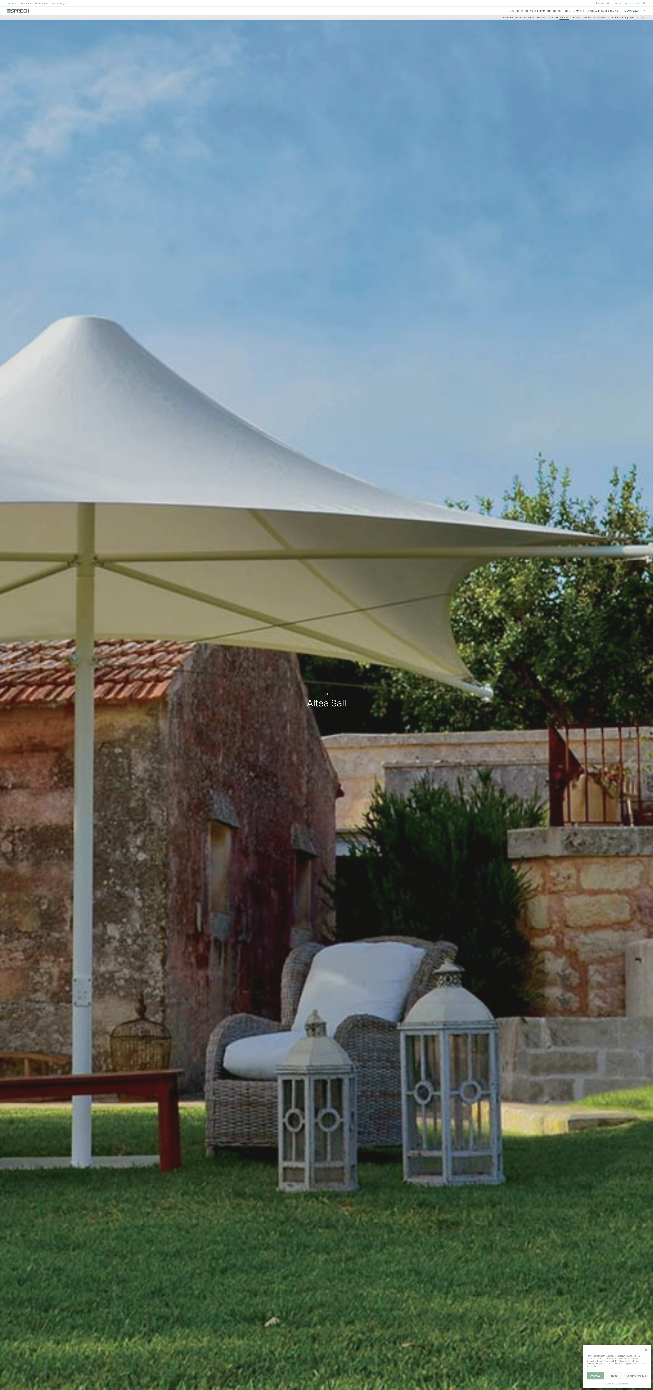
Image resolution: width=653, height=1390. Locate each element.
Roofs (566, 11)
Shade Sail (508, 17)
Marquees (587, 17)
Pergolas (527, 11)
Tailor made (25, 3)
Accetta (595, 1375)
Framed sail (529, 17)
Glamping (578, 11)
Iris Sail (518, 17)
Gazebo (514, 11)
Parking (624, 17)
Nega (614, 1375)
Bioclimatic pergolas (547, 11)
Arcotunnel (612, 17)
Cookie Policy (609, 1384)
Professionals (41, 3)
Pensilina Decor (637, 17)
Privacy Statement (622, 1384)
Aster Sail (553, 17)
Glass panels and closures (602, 11)
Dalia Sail (542, 17)
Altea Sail (564, 17)
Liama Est (575, 17)
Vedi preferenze (636, 1375)
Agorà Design (59, 3)
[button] (646, 1349)
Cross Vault (600, 17)
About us (11, 3)
